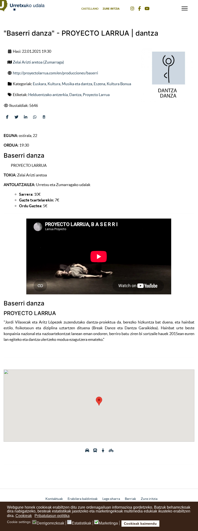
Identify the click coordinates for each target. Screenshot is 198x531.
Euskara (39, 84)
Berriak (130, 499)
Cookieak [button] (23, 516)
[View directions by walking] (103, 450)
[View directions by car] (88, 450)
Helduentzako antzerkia (48, 94)
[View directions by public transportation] (95, 450)
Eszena (99, 84)
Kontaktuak (54, 499)
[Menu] (185, 7)
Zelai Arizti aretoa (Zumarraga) (38, 62)
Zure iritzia (111, 8)
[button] (99, 401)
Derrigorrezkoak (50, 523)
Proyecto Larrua (96, 94)
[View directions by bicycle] (111, 450)
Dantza (75, 94)
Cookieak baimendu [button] (140, 523)
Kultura (54, 84)
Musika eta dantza (77, 84)
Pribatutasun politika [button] (52, 516)
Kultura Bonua (119, 84)
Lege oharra (111, 499)
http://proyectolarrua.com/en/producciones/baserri (55, 73)
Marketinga (108, 523)
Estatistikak (81, 523)
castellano (90, 8)
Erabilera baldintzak (83, 499)
